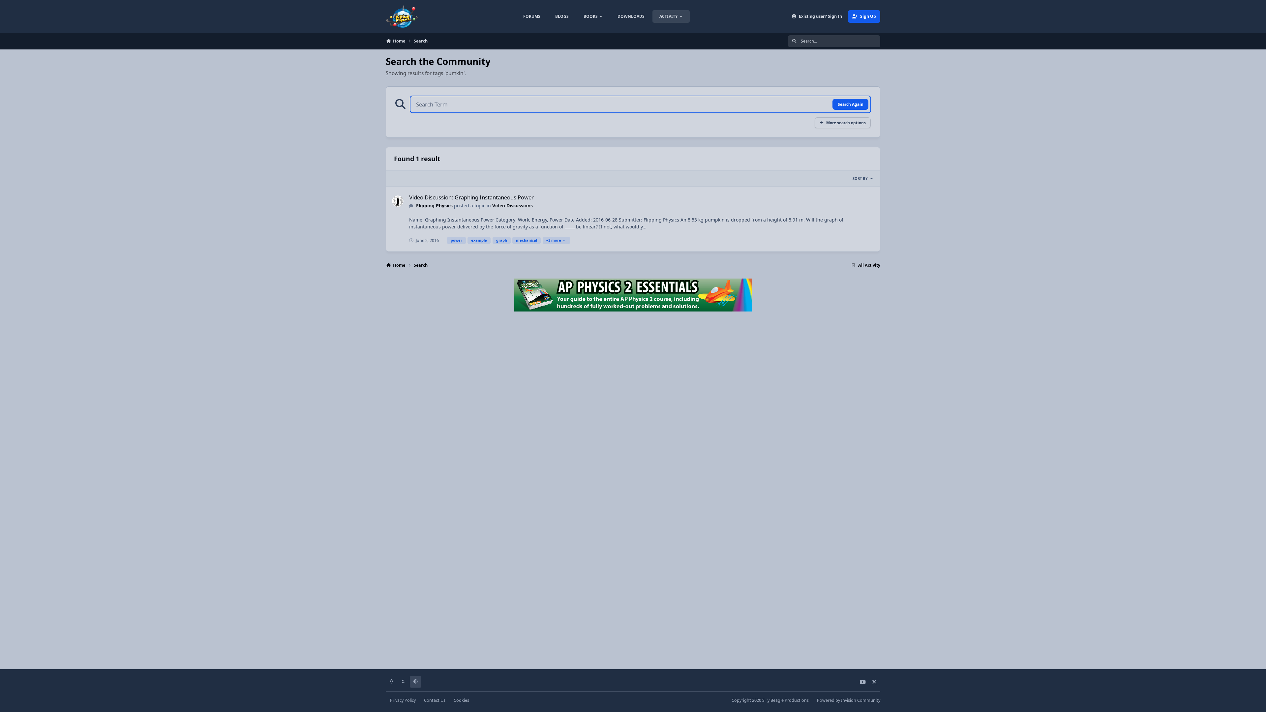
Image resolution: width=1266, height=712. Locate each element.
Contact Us (434, 700)
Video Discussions (512, 205)
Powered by (848, 700)
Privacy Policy (403, 700)
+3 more (553, 240)
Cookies (461, 700)
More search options (846, 122)
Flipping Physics (434, 205)
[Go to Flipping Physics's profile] (398, 201)
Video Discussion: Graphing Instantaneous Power (471, 197)
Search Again (850, 104)
